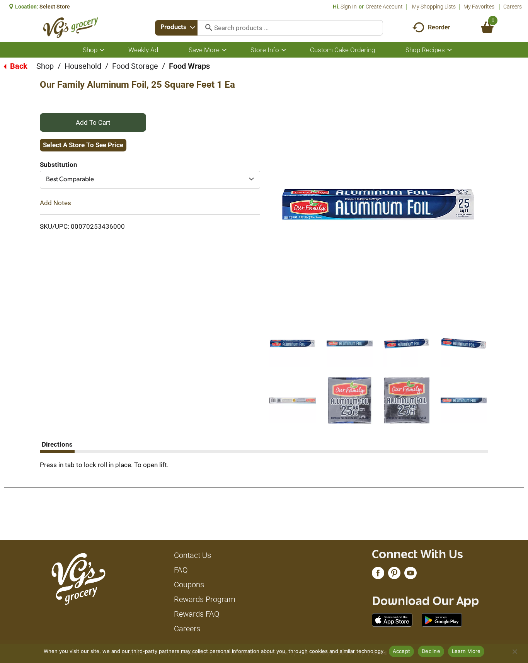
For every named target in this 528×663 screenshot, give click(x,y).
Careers (512, 6)
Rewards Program (204, 599)
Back (17, 66)
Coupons (189, 584)
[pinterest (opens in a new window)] (394, 575)
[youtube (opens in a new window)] (410, 575)
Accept (401, 651)
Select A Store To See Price (83, 145)
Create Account (384, 6)
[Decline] (514, 651)
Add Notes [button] (55, 203)
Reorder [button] (439, 27)
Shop (45, 66)
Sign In (349, 6)
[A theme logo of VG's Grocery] (70, 27)
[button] (292, 343)
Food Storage (135, 66)
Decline (431, 651)
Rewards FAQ (197, 614)
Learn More (466, 651)
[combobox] (176, 28)
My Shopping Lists (434, 6)
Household (83, 66)
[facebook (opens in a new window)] (378, 575)
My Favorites (478, 6)
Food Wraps (189, 66)
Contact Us (192, 555)
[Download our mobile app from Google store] (442, 619)
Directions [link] (57, 444)
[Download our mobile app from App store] (392, 619)
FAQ (181, 570)
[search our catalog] (206, 28)
